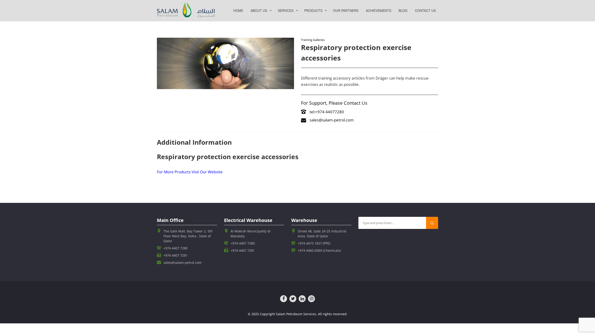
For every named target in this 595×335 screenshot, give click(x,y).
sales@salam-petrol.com (332, 120)
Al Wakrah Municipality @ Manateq (251, 233)
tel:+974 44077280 (327, 111)
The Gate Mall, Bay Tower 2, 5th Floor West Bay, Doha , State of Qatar (188, 236)
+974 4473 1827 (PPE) (314, 243)
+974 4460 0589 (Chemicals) (319, 250)
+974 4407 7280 (175, 248)
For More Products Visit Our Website (190, 171)
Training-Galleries (313, 40)
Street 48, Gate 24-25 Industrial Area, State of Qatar (322, 233)
